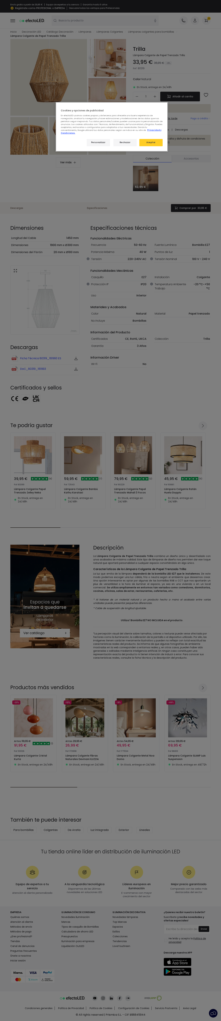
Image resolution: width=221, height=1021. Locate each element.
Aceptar (151, 142)
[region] (112, 127)
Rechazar (125, 142)
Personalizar (98, 142)
